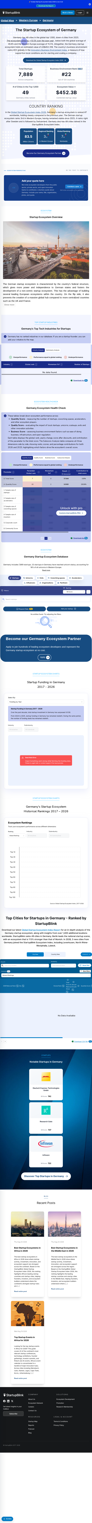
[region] (46, 619)
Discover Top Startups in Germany (44, 1176)
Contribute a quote (73, 186)
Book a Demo (68, 13)
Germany (48, 20)
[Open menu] (87, 12)
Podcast (31, 1429)
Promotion (60, 1403)
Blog (30, 1433)
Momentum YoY (55, 364)
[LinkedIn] (8, 1401)
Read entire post (20, 1291)
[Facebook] (4, 1401)
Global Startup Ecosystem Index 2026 (28, 112)
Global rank (30, 364)
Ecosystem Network (35, 1403)
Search (3, 962)
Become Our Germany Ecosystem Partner (44, 153)
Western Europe (28, 20)
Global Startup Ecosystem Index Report (41, 930)
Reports (31, 1425)
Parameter (8, 472)
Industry (8, 364)
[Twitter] (12, 1401)
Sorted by (54, 962)
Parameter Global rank (32, 472)
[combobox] (74, 592)
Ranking (10, 831)
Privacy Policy (59, 1425)
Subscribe (13, 1414)
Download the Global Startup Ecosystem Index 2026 (44, 60)
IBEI (80, 69)
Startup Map (32, 1421)
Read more (46, 570)
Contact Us (32, 1411)
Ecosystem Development (65, 1399)
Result (65, 471)
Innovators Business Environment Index (49, 50)
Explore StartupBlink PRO (70, 513)
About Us (31, 1399)
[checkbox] (66, 474)
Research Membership (64, 1407)
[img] (75, 87)
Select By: (11, 697)
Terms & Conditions (61, 1421)
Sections (9, 1519)
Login (80, 13)
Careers (31, 1407)
